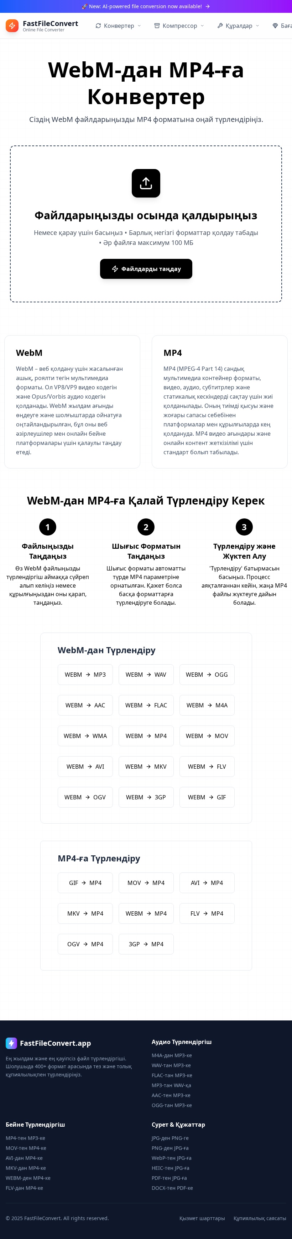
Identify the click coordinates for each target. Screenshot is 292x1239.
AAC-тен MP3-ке (171, 1095)
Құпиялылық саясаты (260, 1218)
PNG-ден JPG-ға (170, 1148)
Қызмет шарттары (202, 1218)
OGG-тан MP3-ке (172, 1105)
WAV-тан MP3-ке (171, 1065)
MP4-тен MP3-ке (25, 1138)
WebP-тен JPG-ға (172, 1157)
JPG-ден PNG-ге (170, 1138)
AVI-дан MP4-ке (24, 1157)
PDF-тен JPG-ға (169, 1177)
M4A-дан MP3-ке (172, 1055)
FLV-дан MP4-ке (24, 1187)
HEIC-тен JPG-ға (170, 1167)
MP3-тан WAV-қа (171, 1085)
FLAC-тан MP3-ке (172, 1075)
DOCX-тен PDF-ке (172, 1187)
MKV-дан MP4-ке (26, 1167)
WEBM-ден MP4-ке (28, 1177)
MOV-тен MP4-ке (26, 1148)
